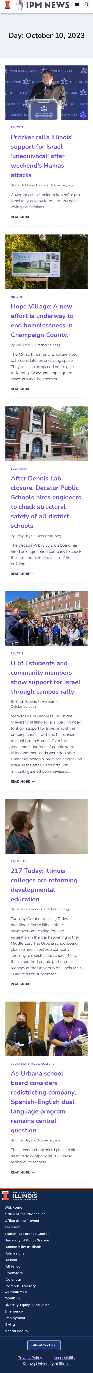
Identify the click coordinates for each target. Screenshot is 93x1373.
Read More (23, 217)
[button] (86, 4)
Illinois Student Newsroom (34, 701)
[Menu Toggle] (77, 4)
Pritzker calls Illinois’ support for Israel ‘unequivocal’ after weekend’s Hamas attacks (41, 156)
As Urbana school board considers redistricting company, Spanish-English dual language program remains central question (43, 1102)
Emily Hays (23, 536)
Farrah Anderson (27, 909)
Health (16, 296)
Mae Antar (22, 345)
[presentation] (46, 92)
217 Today (18, 861)
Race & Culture (42, 1063)
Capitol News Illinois (30, 185)
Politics (17, 127)
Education (19, 468)
